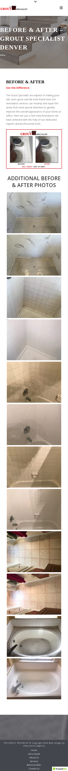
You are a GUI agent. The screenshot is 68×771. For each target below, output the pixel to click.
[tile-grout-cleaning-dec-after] (34, 594)
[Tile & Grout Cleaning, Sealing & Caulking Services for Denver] (14, 8)
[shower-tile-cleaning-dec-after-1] (34, 424)
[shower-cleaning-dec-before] (34, 297)
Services (34, 761)
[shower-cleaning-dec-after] (34, 339)
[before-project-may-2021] (34, 255)
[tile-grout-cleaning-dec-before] (34, 551)
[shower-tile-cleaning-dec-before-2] (34, 467)
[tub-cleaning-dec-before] (34, 636)
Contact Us (34, 768)
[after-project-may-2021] (34, 212)
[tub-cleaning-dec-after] (34, 678)
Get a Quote (34, 754)
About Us (34, 757)
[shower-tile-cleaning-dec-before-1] (34, 382)
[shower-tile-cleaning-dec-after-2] (34, 509)
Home (34, 750)
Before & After (34, 765)
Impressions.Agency (34, 745)
